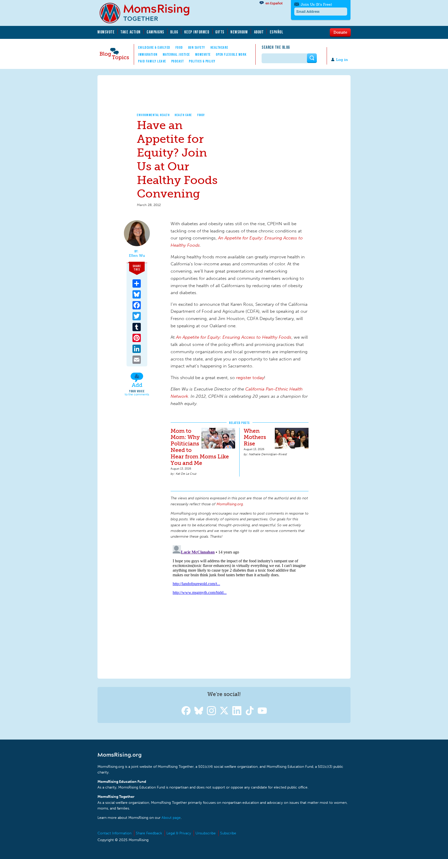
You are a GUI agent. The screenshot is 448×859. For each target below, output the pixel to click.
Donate (340, 32)
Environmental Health (153, 115)
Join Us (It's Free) (316, 4)
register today (250, 377)
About (259, 32)
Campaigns (155, 32)
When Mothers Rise (255, 437)
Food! (201, 115)
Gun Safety (196, 47)
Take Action (131, 32)
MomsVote (106, 32)
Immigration (148, 54)
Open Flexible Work (231, 54)
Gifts (220, 32)
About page (171, 817)
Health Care (183, 115)
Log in (342, 60)
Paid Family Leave (152, 61)
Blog (174, 32)
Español (277, 32)
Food (179, 47)
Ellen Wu (137, 256)
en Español (274, 3)
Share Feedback (149, 833)
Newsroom (239, 32)
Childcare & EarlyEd (154, 47)
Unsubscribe (205, 833)
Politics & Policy (202, 61)
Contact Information (114, 833)
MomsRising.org (148, 13)
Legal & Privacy (178, 833)
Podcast (177, 61)
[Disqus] (240, 608)
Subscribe (228, 833)
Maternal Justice (176, 54)
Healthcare (219, 47)
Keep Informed (197, 32)
